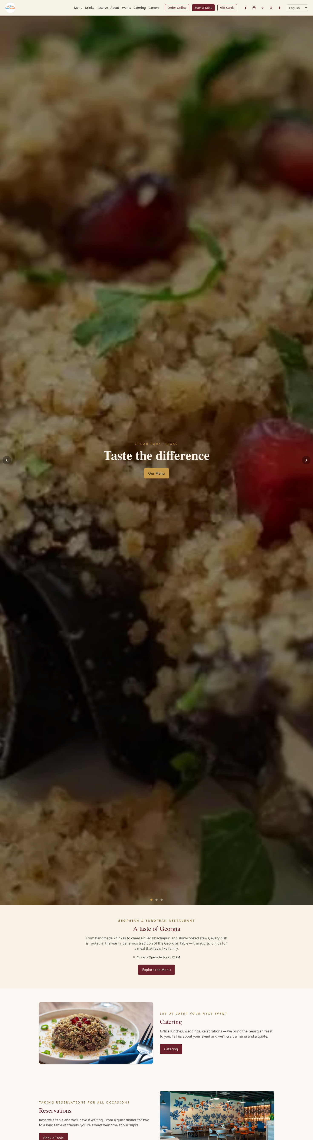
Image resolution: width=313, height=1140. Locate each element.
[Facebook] (245, 8)
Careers (153, 8)
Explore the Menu (156, 969)
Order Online (177, 8)
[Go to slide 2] (156, 899)
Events (126, 8)
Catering (140, 8)
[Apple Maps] (271, 8)
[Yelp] (280, 8)
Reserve (102, 8)
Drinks (89, 8)
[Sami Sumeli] (10, 8)
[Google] (263, 8)
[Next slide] (306, 460)
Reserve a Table (156, 476)
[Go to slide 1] (151, 899)
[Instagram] (254, 8)
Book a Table (203, 8)
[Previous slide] (7, 460)
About (115, 8)
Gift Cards (227, 8)
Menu (78, 8)
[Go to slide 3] (161, 899)
